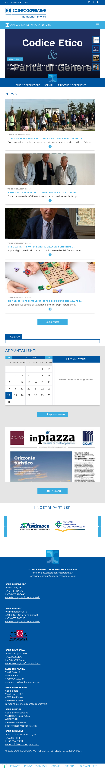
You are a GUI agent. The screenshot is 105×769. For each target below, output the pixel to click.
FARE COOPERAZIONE (28, 85)
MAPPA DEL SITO (88, 766)
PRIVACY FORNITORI (35, 766)
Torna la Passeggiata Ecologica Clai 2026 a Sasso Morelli (45, 138)
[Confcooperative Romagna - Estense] (25, 12)
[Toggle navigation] (97, 24)
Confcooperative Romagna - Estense (30, 25)
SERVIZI (48, 85)
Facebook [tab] (14, 336)
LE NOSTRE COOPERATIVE (71, 85)
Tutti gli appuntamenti (52, 414)
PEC (7, 2)
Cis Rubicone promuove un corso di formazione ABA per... (45, 301)
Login (25, 2)
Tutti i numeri (52, 491)
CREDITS (70, 766)
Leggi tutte (52, 321)
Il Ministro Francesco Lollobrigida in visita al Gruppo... (44, 193)
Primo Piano (15, 59)
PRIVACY (15, 766)
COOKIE (55, 766)
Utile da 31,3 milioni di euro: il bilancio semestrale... (41, 247)
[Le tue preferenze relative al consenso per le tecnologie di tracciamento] (4, 766)
